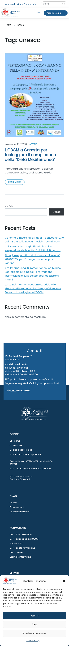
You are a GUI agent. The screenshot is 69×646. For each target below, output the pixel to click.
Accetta (35, 615)
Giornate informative (20, 556)
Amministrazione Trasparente (25, 454)
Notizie (33, 144)
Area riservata (54, 13)
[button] (64, 581)
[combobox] (50, 4)
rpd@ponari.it (23, 479)
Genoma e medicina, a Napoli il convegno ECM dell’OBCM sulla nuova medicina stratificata (34, 239)
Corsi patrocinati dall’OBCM (24, 538)
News (20, 25)
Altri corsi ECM (17, 543)
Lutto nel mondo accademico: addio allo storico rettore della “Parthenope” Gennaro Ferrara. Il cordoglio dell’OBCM (33, 288)
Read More (14, 182)
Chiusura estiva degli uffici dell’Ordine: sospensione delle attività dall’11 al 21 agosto (32, 248)
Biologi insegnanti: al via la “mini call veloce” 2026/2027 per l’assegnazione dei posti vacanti (32, 259)
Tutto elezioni (17, 507)
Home (8, 25)
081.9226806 (23, 390)
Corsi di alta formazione (22, 547)
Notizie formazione (20, 511)
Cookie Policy (32, 640)
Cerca (9, 205)
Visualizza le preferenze (34, 633)
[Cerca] (64, 4)
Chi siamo (15, 440)
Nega (34, 624)
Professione (16, 445)
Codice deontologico (21, 449)
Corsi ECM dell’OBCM (21, 534)
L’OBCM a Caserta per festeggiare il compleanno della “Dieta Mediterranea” (30, 154)
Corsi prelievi (16, 552)
